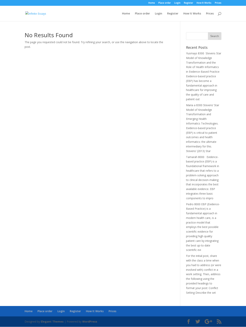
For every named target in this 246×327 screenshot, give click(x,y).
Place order (164, 3)
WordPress (89, 321)
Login (177, 3)
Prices (218, 3)
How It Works (204, 3)
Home (151, 3)
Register (188, 3)
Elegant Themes (52, 321)
